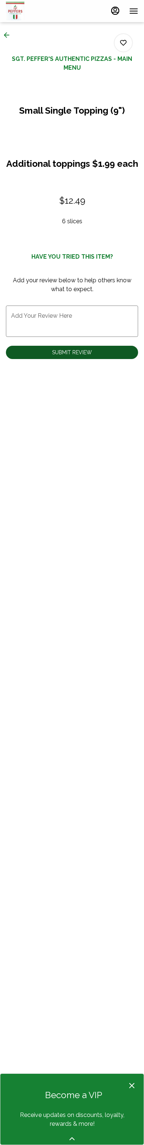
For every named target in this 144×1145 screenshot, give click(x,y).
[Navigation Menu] (134, 11)
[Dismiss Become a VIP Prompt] (132, 1085)
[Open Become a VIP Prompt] (72, 1138)
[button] (9, 35)
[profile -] (115, 10)
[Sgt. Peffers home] (39, 11)
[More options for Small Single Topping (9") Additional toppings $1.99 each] (123, 43)
